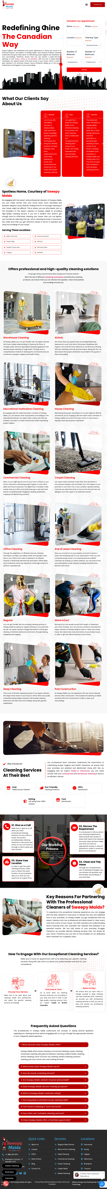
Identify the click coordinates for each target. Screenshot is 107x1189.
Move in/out (62, 620)
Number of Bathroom (90, 54)
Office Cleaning (12, 549)
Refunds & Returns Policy (53, 1182)
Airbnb (59, 337)
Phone (91, 26)
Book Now (9, 1172)
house (17, 59)
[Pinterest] (25, 1173)
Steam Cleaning (12, 1166)
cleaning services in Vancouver (48, 219)
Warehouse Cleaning (16, 337)
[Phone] (6, 1183)
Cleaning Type (91, 38)
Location (74, 37)
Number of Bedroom (72, 54)
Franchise (9, 1178)
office (23, 59)
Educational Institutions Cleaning (23, 409)
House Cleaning (64, 409)
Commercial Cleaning (16, 477)
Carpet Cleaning (65, 477)
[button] (86, 4)
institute (34, 59)
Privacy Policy (39, 1182)
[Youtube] (20, 1173)
